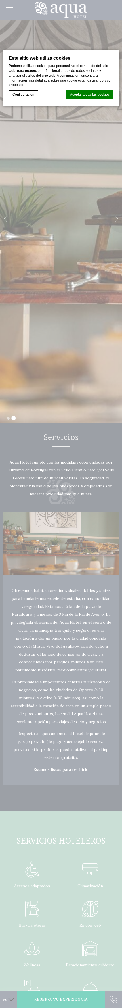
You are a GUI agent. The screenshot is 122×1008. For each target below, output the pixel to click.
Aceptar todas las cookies (90, 95)
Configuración (23, 95)
